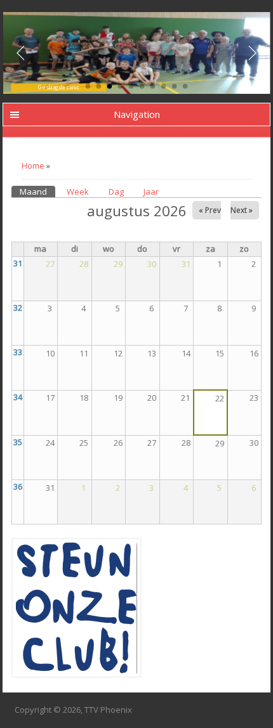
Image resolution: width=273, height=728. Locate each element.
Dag (116, 191)
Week (78, 191)
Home (33, 165)
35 (17, 442)
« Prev (210, 210)
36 (17, 486)
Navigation (137, 114)
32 (17, 307)
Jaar (151, 191)
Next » (241, 210)
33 (17, 352)
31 (17, 263)
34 (17, 397)
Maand (37, 191)
